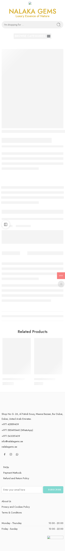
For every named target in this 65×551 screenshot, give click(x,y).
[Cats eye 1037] (32, 88)
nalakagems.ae (9, 446)
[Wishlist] (27, 341)
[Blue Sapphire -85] (48, 356)
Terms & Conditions (12, 512)
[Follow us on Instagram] (10, 454)
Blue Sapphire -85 (44, 379)
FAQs (6, 467)
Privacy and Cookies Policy (16, 507)
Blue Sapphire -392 (13, 379)
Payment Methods (12, 472)
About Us (6, 501)
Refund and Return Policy (16, 478)
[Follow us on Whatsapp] (17, 454)
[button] (32, 36)
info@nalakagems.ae (12, 441)
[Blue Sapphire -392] (16, 356)
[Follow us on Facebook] (4, 454)
